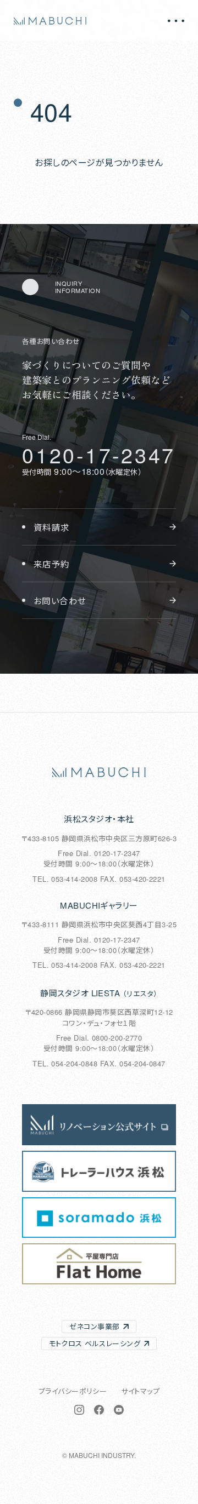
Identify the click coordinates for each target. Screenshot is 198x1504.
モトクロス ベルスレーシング (95, 1343)
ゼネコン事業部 (94, 1326)
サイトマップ (140, 1391)
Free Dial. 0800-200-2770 (99, 1037)
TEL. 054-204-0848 (64, 1063)
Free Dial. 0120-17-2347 (99, 853)
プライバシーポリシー (72, 1391)
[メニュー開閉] (176, 21)
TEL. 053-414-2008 (64, 879)
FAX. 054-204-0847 (133, 1063)
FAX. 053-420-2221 (133, 879)
